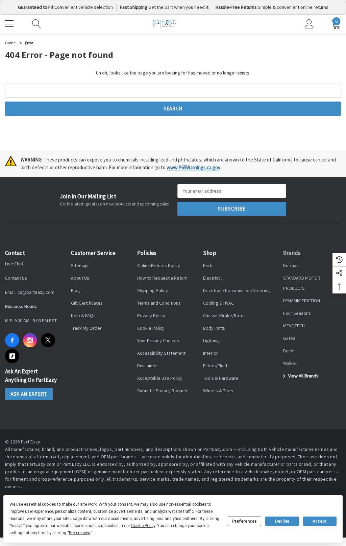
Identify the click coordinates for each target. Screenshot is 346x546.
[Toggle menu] (10, 23)
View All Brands (303, 376)
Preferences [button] (79, 532)
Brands (292, 253)
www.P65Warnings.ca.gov (193, 167)
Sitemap (79, 265)
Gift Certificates (87, 303)
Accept (320, 521)
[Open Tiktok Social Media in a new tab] (12, 356)
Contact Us (16, 278)
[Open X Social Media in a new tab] (48, 340)
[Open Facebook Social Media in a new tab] (12, 340)
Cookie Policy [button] (143, 525)
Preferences (244, 521)
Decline (282, 521)
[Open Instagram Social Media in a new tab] (30, 340)
